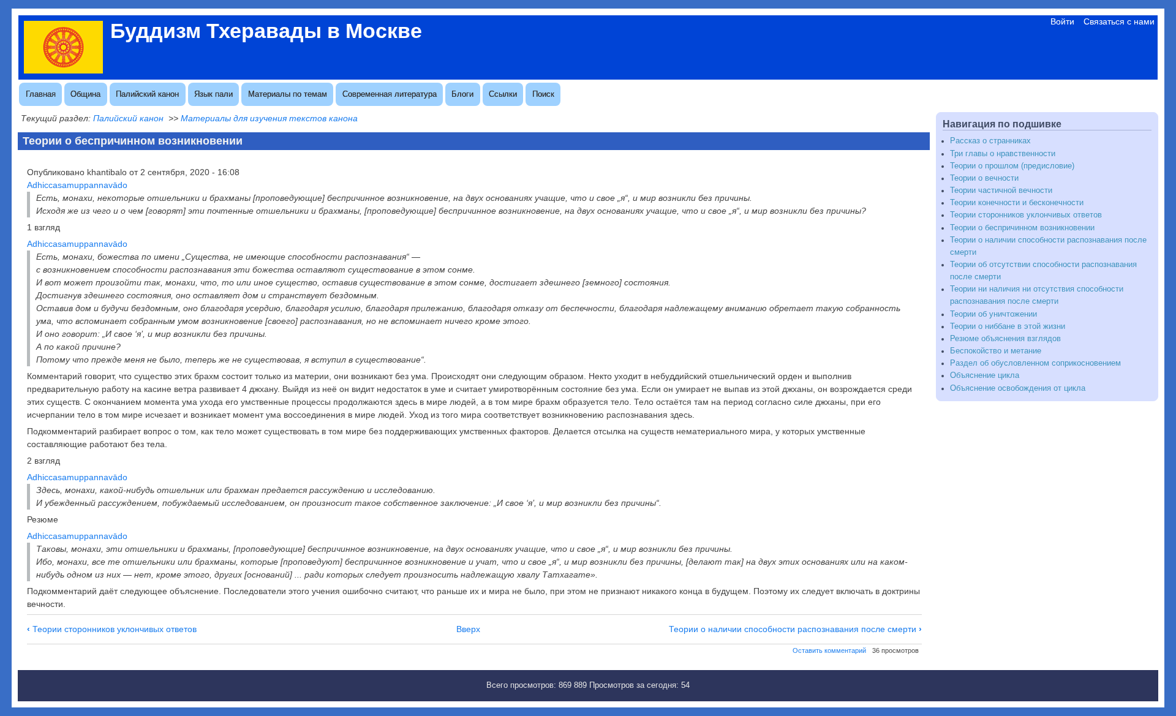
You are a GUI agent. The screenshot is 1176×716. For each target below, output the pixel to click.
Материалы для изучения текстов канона (269, 118)
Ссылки (503, 94)
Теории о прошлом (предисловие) (1012, 166)
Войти (1062, 21)
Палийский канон (147, 94)
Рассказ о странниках (990, 141)
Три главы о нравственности (1002, 153)
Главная (41, 94)
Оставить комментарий (829, 650)
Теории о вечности (984, 178)
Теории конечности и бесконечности (1017, 202)
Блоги (462, 94)
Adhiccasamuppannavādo (77, 185)
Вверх (468, 629)
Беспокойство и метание (995, 351)
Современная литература (389, 94)
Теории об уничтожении (993, 314)
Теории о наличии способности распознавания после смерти (795, 629)
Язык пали (213, 94)
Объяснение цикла (984, 375)
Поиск (543, 94)
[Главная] (63, 70)
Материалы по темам (287, 94)
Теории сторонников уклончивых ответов (112, 629)
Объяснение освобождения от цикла (1017, 388)
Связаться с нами (1119, 21)
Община (85, 94)
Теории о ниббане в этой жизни (1007, 326)
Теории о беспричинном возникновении (1022, 228)
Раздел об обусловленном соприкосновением (1035, 363)
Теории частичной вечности (1001, 190)
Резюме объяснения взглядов (1005, 338)
